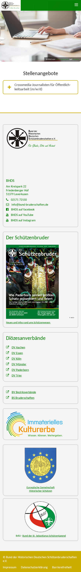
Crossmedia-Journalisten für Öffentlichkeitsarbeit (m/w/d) (43, 87)
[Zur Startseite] (13, 5)
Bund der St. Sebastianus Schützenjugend (44, 536)
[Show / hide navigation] (76, 4)
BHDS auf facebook (22, 209)
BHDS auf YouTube (22, 215)
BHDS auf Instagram (23, 220)
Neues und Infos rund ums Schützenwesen (28, 322)
